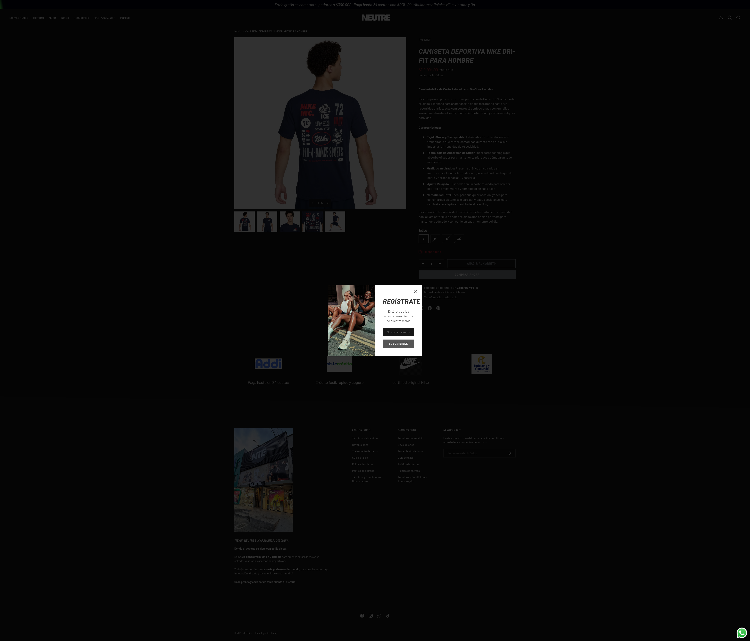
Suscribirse (398, 343)
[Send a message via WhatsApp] (742, 633)
